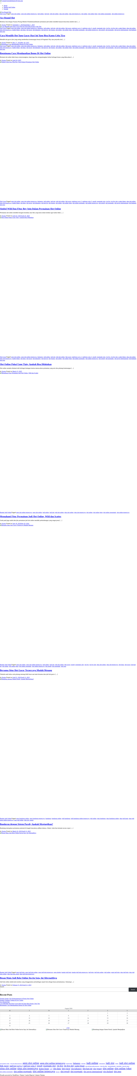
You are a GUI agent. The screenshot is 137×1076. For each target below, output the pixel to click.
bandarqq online (56, 818)
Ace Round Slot (7, 18)
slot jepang (52, 30)
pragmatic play (101, 28)
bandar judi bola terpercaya (80, 972)
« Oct (67, 1028)
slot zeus (2, 31)
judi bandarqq (66, 818)
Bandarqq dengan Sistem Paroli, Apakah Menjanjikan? (26, 824)
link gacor (68, 28)
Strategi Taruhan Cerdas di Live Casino (11, 1000)
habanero (40, 28)
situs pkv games (28, 820)
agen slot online (15, 14)
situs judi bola (124, 972)
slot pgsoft (102, 30)
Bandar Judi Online (9, 7)
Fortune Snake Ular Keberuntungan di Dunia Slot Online (17, 998)
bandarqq (48, 818)
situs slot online (63, 14)
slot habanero (37, 30)
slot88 (51, 1068)
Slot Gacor (3, 14)
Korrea (4, 25)
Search (2, 986)
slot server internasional (121, 30)
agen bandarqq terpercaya (37, 818)
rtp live (108, 28)
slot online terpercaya (118, 14)
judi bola (91, 972)
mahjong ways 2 (77, 28)
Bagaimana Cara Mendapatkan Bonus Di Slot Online (25, 53)
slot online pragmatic (79, 30)
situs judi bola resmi (13, 974)
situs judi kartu (124, 818)
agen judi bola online (31, 972)
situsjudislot (119, 1066)
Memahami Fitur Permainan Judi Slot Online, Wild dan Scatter (30, 516)
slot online (84, 14)
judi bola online (98, 972)
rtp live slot (114, 28)
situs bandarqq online (112, 818)
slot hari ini (44, 30)
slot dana (23, 30)
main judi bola (115, 972)
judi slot (46, 14)
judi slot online (54, 14)
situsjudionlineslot (112, 1066)
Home (5, 5)
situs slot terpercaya (75, 14)
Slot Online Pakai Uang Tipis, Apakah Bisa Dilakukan (26, 364)
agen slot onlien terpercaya (24, 512)
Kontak (6, 9)
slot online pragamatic (104, 14)
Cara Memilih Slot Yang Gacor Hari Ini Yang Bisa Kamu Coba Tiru (32, 35)
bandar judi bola (66, 972)
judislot (116, 1063)
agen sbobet (57, 972)
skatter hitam (16, 30)
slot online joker (92, 14)
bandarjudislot (69, 1063)
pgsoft (94, 28)
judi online (40, 14)
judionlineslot (102, 1063)
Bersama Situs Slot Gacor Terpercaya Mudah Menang (26, 670)
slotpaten (58, 1071)
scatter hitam (122, 28)
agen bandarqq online (22, 818)
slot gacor (29, 30)
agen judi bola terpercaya (45, 972)
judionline (83, 1063)
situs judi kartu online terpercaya (92, 1066)
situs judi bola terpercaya (27, 974)
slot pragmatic (109, 30)
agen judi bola (20, 972)
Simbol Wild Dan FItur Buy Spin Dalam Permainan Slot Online (30, 209)
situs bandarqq (101, 818)
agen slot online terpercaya (29, 14)
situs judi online (18, 820)
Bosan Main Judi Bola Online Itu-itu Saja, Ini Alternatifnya (28, 978)
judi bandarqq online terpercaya (80, 818)
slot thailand (132, 30)
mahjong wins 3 (87, 28)
